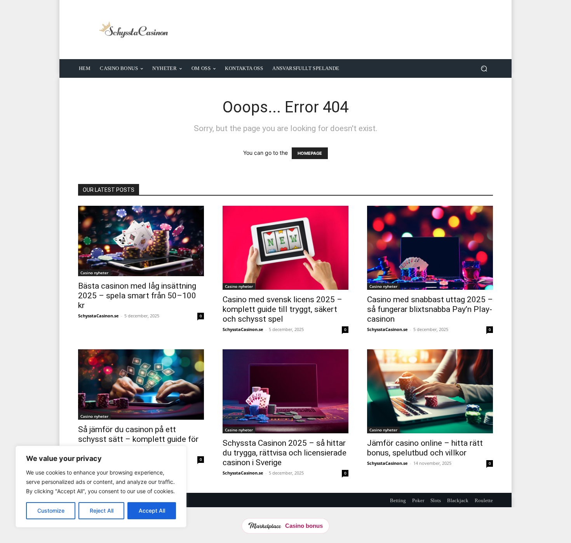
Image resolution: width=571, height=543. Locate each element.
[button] (484, 68)
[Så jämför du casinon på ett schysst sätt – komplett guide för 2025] (141, 384)
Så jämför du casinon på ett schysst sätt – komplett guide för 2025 (138, 439)
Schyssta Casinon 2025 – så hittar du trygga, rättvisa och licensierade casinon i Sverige (284, 452)
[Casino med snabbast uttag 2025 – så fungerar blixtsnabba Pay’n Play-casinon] (430, 248)
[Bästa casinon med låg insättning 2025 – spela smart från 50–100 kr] (141, 241)
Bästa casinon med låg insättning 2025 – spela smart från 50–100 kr (137, 295)
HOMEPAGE (310, 153)
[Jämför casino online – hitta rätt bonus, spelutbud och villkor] (430, 391)
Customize (50, 510)
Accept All (152, 510)
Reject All (101, 510)
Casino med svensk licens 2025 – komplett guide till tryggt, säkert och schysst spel (282, 309)
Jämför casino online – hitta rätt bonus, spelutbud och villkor (425, 447)
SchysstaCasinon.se (98, 316)
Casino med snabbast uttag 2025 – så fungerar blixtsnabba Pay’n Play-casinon (430, 309)
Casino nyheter (94, 272)
